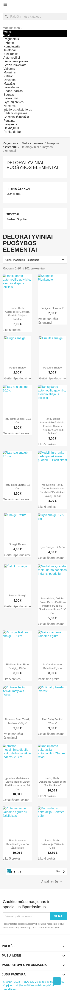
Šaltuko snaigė (17, 595)
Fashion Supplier (17, 219)
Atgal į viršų (52, 882)
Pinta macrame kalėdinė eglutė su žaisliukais (17, 844)
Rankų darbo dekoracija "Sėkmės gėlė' (52, 844)
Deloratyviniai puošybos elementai (32, 165)
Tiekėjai (13, 214)
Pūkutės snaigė (52, 367)
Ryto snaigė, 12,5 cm (53, 547)
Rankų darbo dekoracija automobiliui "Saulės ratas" (52, 782)
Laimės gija (13, 193)
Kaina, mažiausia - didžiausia (35, 260)
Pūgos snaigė (17, 367)
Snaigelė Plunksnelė (52, 308)
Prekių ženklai (18, 188)
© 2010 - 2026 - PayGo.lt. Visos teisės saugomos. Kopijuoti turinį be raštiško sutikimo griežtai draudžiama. (33, 985)
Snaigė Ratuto (17, 544)
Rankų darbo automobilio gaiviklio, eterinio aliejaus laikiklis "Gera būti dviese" (52, 426)
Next (61, 871)
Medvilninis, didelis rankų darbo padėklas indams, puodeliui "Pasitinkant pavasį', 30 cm (52, 606)
